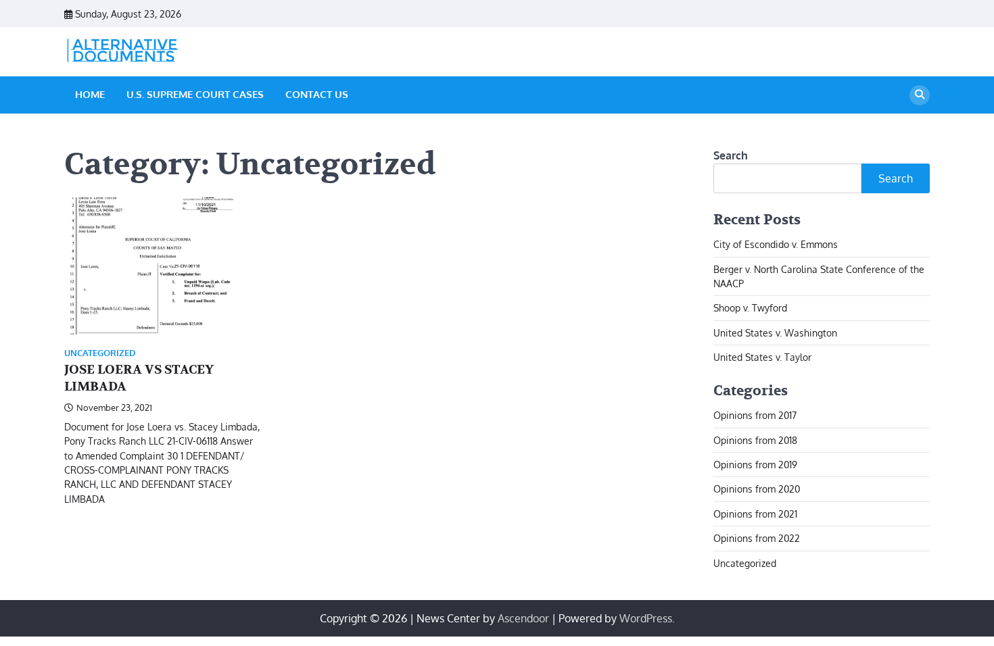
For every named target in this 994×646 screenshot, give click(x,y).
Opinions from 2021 (755, 513)
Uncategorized (100, 353)
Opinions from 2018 (755, 440)
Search (730, 155)
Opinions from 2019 (755, 464)
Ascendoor (523, 618)
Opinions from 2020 (756, 488)
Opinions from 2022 (756, 538)
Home (90, 94)
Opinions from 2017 (755, 415)
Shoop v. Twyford (750, 307)
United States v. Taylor (762, 357)
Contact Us (316, 94)
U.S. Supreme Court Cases (195, 94)
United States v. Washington (775, 332)
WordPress (645, 618)
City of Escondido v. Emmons (775, 244)
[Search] (919, 95)
